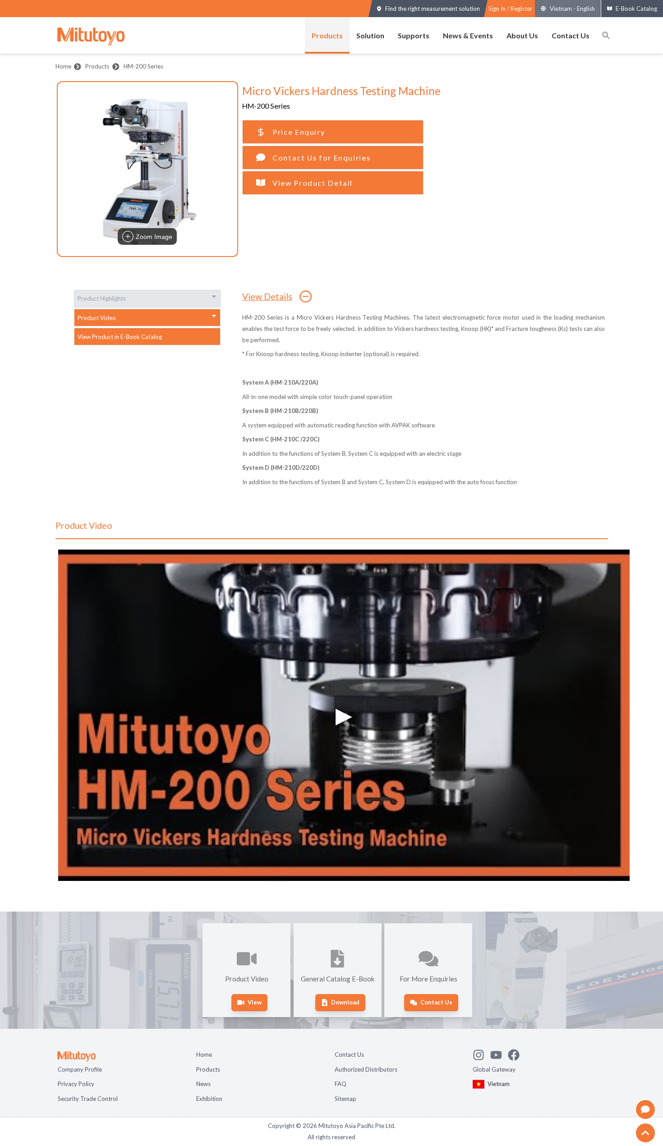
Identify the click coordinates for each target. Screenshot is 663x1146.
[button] (147, 169)
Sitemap (345, 1098)
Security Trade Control (88, 1098)
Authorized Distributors (366, 1069)
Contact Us (570, 35)
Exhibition (209, 1098)
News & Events (468, 35)
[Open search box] (605, 35)
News (203, 1083)
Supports (413, 35)
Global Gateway (494, 1069)
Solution (370, 35)
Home (63, 66)
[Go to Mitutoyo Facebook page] (516, 1053)
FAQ (340, 1083)
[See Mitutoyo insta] (481, 1053)
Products (327, 35)
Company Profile (80, 1069)
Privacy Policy (76, 1083)
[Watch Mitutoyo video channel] (499, 1053)
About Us (522, 35)
